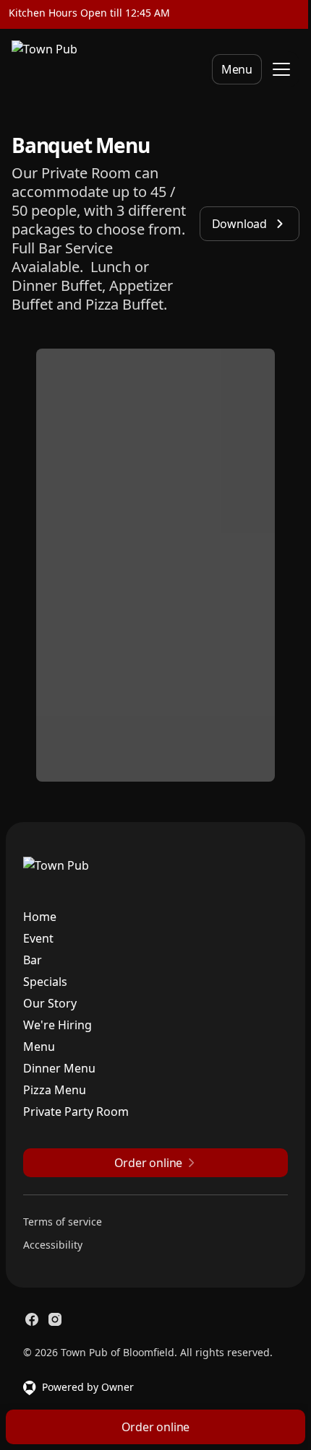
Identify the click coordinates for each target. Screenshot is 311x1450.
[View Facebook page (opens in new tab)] (32, 1319)
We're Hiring (57, 1025)
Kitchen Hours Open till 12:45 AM (89, 12)
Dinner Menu (59, 1068)
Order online (156, 1427)
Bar (32, 960)
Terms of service (62, 1221)
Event (38, 938)
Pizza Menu (54, 1090)
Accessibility (52, 1245)
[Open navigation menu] (281, 69)
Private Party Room (76, 1111)
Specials (45, 982)
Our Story (50, 1003)
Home (39, 917)
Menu (236, 69)
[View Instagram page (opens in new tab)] (55, 1319)
